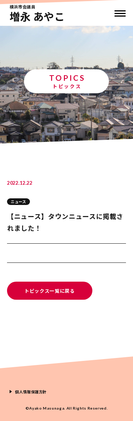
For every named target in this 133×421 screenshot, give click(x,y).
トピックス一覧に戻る (49, 290)
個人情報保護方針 (31, 391)
